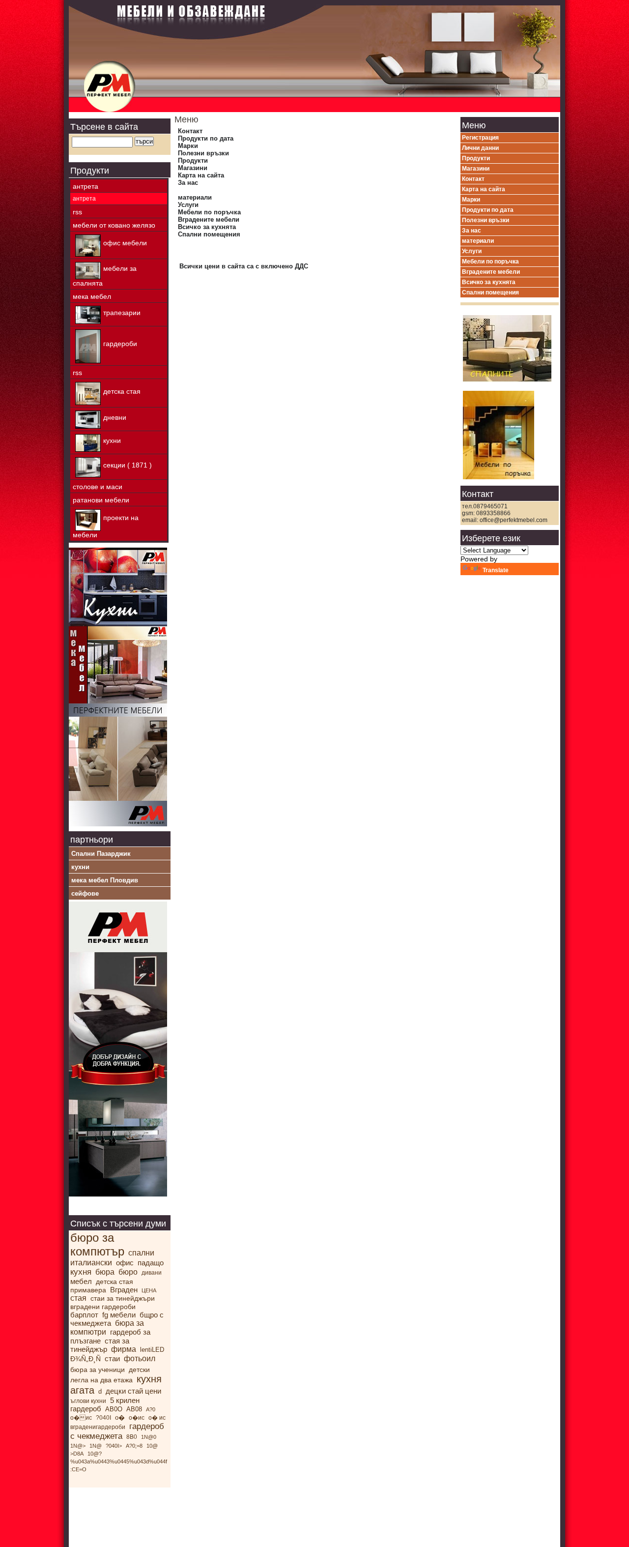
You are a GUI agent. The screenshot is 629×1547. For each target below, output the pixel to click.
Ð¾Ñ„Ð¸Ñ (85, 1359)
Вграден (124, 1289)
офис (125, 1262)
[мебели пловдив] (509, 432)
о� (120, 1417)
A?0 (150, 1409)
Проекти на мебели (106, 526)
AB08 (134, 1409)
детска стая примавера (101, 1286)
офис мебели (125, 243)
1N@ (95, 1446)
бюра (104, 1272)
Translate (496, 570)
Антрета (85, 186)
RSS (77, 212)
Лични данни (480, 148)
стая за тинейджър (99, 1345)
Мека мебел (92, 296)
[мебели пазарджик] (118, 1194)
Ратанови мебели (101, 500)
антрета (84, 198)
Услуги (188, 204)
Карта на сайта (201, 175)
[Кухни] (118, 624)
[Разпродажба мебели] (118, 701)
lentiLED (152, 1349)
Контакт (190, 131)
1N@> (78, 1446)
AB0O (113, 1409)
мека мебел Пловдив (104, 880)
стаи (112, 1358)
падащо (151, 1262)
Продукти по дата (205, 138)
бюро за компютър (97, 1244)
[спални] (509, 345)
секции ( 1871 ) (127, 464)
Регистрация (480, 137)
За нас (188, 182)
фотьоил (139, 1358)
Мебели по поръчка (209, 212)
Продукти (193, 160)
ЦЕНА (149, 1290)
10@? (94, 1454)
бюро (128, 1272)
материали (195, 197)
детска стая (122, 391)
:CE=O (78, 1469)
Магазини (192, 168)
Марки (188, 145)
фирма (123, 1349)
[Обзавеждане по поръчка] (118, 824)
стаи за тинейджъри (122, 1298)
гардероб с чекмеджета (117, 1431)
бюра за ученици (97, 1369)
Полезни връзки (203, 153)
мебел (81, 1281)
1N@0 (148, 1437)
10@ (152, 1446)
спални (141, 1253)
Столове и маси (97, 487)
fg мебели (119, 1315)
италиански (91, 1262)
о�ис (136, 1417)
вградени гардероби (103, 1307)
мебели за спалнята (105, 275)
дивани (152, 1272)
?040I (103, 1417)
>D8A (77, 1454)
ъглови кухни (88, 1401)
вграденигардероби (97, 1427)
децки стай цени (133, 1391)
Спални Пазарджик (101, 853)
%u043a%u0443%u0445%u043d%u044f (118, 1461)
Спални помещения (209, 234)
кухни (112, 440)
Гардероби (120, 344)
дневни (114, 417)
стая (78, 1298)
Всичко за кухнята (207, 227)
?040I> (114, 1446)
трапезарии (122, 313)
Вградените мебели (208, 219)
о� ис (81, 1417)
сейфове (85, 893)
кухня (80, 1272)
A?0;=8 (134, 1446)
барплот (84, 1315)
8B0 (131, 1436)
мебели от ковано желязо (114, 225)
